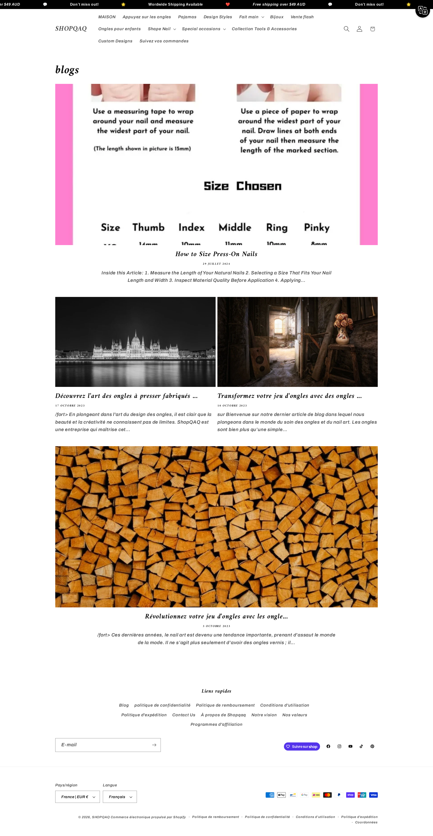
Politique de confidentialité (267, 817)
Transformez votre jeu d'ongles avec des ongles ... (289, 396)
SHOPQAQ (101, 817)
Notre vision (264, 715)
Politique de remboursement (225, 705)
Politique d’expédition (359, 817)
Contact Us (184, 715)
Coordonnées (366, 822)
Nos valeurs (294, 715)
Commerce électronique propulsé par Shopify (148, 817)
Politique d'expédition (144, 715)
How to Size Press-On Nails (216, 255)
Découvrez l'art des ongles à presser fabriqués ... (126, 396)
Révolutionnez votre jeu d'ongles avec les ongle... (216, 617)
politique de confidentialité (162, 705)
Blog (124, 705)
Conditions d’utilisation (315, 817)
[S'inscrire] (154, 745)
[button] (251, 17)
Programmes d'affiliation (217, 724)
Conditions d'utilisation (284, 705)
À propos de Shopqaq (223, 715)
